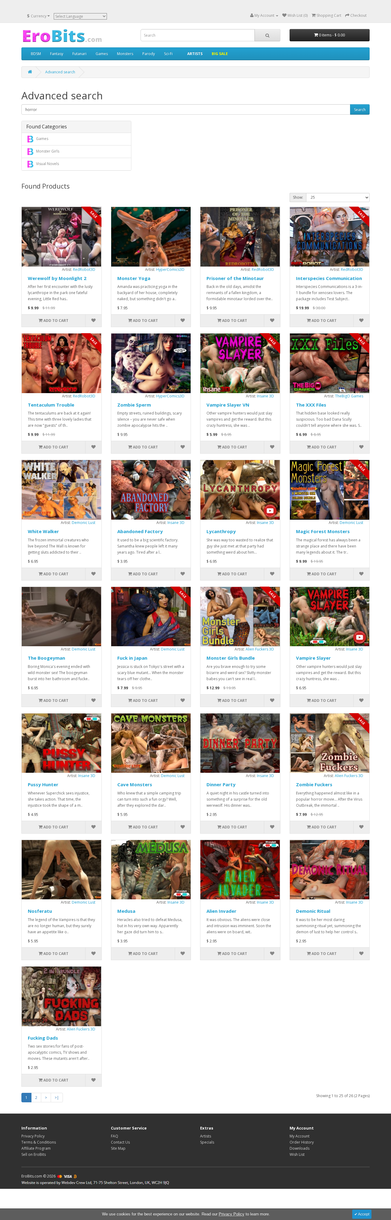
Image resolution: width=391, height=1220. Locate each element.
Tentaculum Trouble (51, 405)
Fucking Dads (43, 1038)
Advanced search (60, 72)
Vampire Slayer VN (227, 405)
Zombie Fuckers (314, 784)
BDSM (36, 53)
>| (57, 1097)
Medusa (126, 911)
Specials (207, 1142)
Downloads (299, 1148)
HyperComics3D (170, 269)
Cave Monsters (134, 784)
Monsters (125, 53)
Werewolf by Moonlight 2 (57, 278)
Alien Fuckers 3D (260, 649)
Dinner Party (221, 784)
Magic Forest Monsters (323, 531)
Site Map (118, 1148)
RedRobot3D (84, 269)
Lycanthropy (221, 531)
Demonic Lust (83, 522)
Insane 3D (265, 396)
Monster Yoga (133, 278)
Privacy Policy (33, 1136)
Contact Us (120, 1142)
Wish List (297, 1154)
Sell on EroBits (33, 1154)
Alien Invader (221, 911)
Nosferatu (40, 911)
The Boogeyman (46, 658)
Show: (298, 197)
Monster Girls (47, 151)
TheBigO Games (349, 396)
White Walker (43, 531)
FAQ (114, 1136)
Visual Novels (47, 163)
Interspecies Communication (329, 278)
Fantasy (56, 53)
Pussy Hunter (43, 784)
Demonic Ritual (313, 911)
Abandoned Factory (140, 531)
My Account (299, 1136)
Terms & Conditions (38, 1142)
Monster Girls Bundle (230, 658)
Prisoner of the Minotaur (235, 278)
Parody (148, 53)
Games (102, 53)
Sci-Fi (168, 53)
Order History (302, 1142)
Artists (205, 1136)
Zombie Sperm (134, 405)
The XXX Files (311, 405)
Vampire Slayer (313, 658)
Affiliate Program (36, 1148)
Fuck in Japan (132, 658)
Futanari (79, 53)
